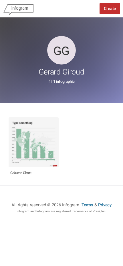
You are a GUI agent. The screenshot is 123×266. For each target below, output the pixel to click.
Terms (87, 204)
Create (110, 8)
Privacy (105, 204)
